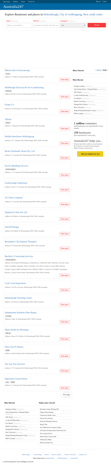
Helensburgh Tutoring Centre (18, 298)
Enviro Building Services (16, 165)
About (23, 1)
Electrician (8, 91)
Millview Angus (82, 113)
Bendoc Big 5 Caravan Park (48, 436)
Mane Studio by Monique (17, 329)
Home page (6, 1)
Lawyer (8, 74)
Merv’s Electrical (82, 107)
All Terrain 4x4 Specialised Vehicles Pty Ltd (53, 430)
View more (65, 79)
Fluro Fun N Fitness (14, 347)
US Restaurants (62, 458)
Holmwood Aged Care (46, 442)
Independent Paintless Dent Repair (21, 312)
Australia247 (13, 6)
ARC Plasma (81, 92)
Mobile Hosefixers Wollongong (19, 136)
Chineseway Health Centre (48, 415)
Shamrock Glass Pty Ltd (16, 212)
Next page (66, 394)
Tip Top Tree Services (15, 364)
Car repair (8, 316)
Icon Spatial (81, 98)
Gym (7, 382)
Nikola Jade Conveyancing (17, 70)
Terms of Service (70, 454)
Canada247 (74, 458)
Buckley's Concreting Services (19, 256)
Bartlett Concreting (83, 101)
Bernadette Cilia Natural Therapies (21, 241)
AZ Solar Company (14, 197)
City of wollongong (71, 14)
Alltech (8, 119)
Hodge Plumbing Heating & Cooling (89, 110)
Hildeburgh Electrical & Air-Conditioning (24, 87)
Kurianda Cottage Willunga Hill (49, 409)
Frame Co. (9, 104)
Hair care (8, 333)
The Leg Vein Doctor (46, 433)
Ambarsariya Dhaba (45, 439)
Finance (8, 123)
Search (96, 25)
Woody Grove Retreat (46, 418)
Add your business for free (90, 154)
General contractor (10, 169)
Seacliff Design (12, 227)
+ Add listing (37, 454)
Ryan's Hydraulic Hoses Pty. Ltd (20, 151)
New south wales (93, 14)
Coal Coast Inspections (15, 283)
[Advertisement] (55, 51)
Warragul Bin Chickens (85, 104)
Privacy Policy (56, 454)
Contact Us (31, 1)
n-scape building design (85, 95)
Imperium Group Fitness (16, 378)
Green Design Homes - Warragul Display (90, 89)
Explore (15, 1)
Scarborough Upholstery (16, 183)
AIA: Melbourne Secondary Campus (50, 427)
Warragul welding (83, 86)
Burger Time (43, 424)
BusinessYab (49, 458)
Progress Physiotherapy (47, 412)
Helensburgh (50, 14)
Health (7, 350)
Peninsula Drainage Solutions (48, 421)
